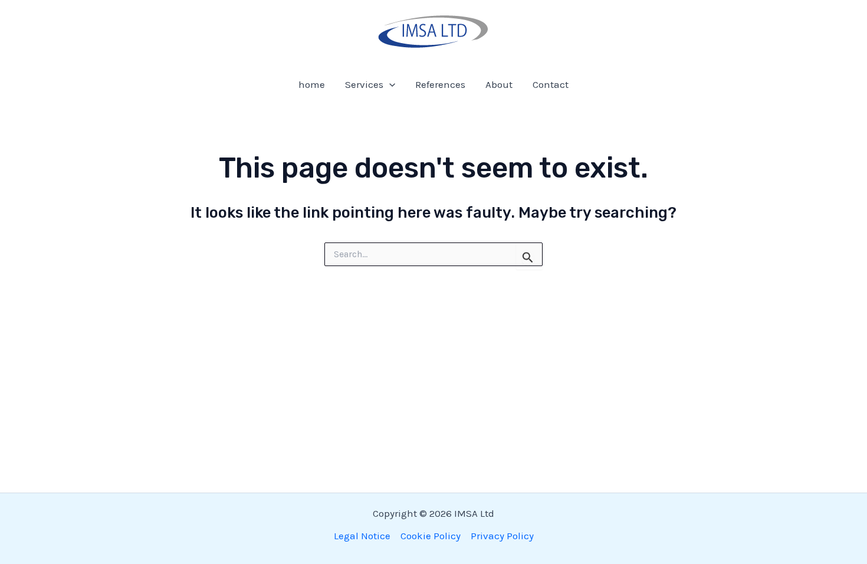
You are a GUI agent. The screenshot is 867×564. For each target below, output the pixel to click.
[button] (389, 85)
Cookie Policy (430, 536)
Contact (551, 84)
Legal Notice (362, 536)
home (311, 84)
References (440, 84)
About (499, 84)
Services (364, 84)
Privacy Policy (502, 536)
